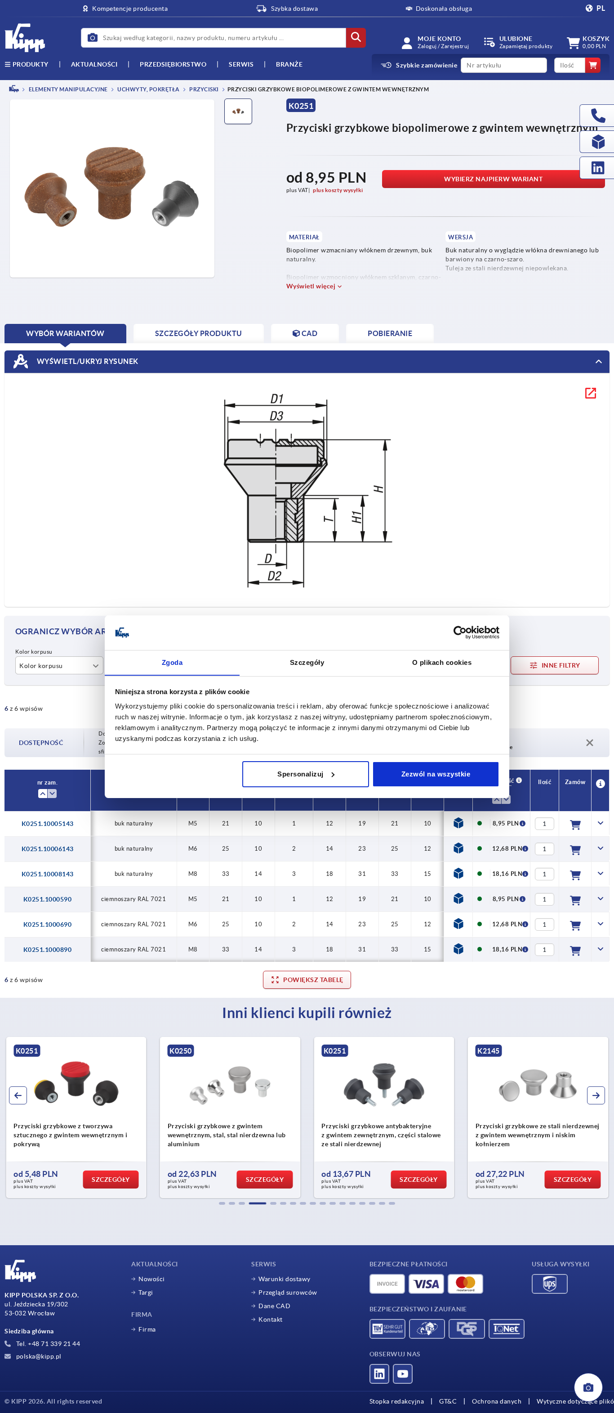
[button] (222, 1203)
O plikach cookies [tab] (442, 662)
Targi (145, 1292)
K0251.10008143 (48, 874)
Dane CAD (274, 1306)
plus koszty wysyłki (338, 190)
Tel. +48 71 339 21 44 (47, 1343)
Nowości (151, 1279)
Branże (289, 64)
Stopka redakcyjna (396, 1401)
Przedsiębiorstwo (173, 64)
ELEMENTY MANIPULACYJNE (67, 89)
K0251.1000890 (47, 949)
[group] (82, 1117)
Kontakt (270, 1319)
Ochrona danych (496, 1401)
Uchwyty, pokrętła (148, 89)
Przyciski (203, 89)
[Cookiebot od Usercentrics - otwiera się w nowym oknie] (460, 632)
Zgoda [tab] (172, 662)
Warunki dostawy (284, 1279)
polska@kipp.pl (38, 1356)
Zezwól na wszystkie (436, 774)
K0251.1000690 (47, 924)
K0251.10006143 (48, 848)
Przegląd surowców (287, 1292)
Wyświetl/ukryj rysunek (86, 361)
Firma (147, 1329)
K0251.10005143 (48, 823)
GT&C (448, 1401)
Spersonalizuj (300, 774)
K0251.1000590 (47, 899)
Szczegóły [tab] (307, 662)
